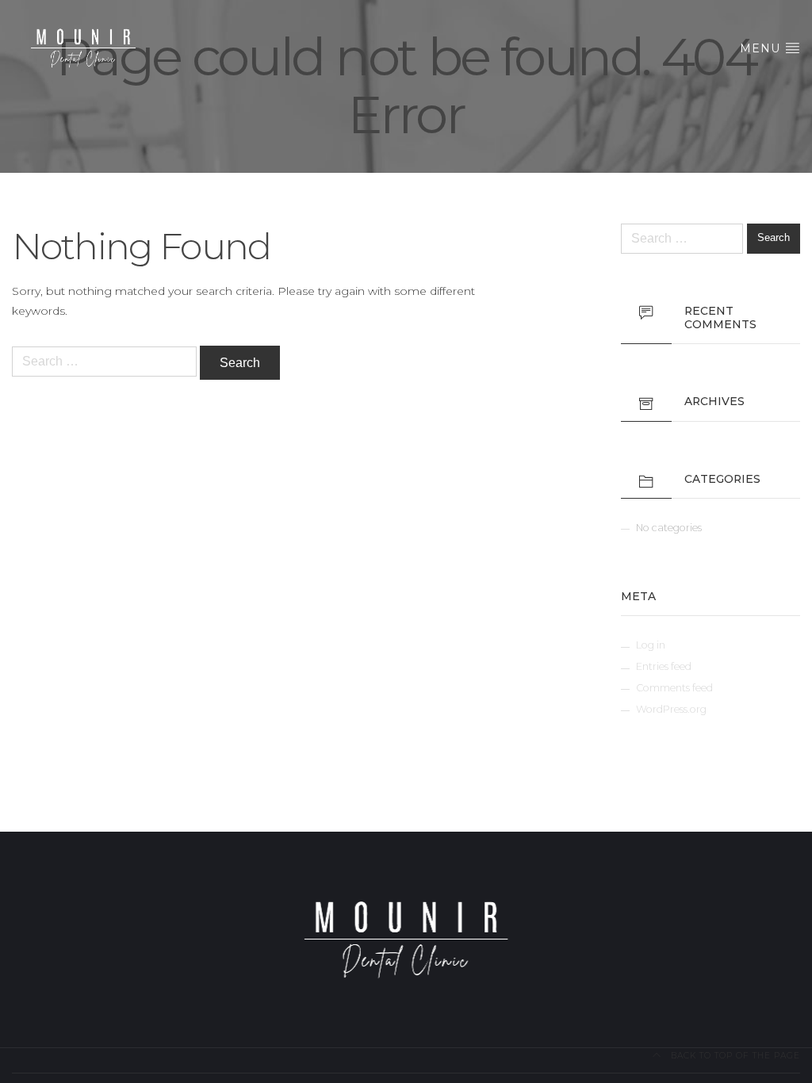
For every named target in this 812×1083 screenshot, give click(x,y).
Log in (650, 645)
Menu (762, 48)
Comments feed (674, 688)
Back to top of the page (734, 1055)
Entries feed (663, 666)
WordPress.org (671, 709)
